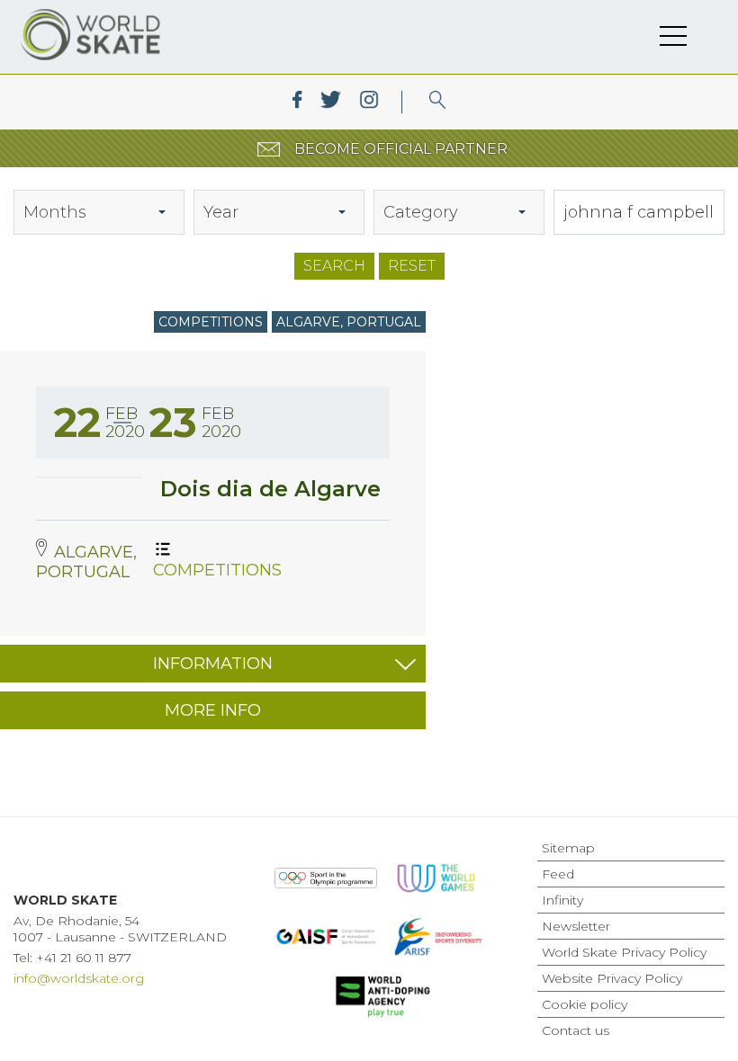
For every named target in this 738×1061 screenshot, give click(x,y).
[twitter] (330, 102)
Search (334, 265)
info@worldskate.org (79, 978)
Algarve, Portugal (348, 322)
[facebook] (297, 102)
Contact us (575, 1030)
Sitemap (568, 848)
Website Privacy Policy (612, 978)
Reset (412, 265)
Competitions (210, 322)
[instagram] (368, 102)
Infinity (562, 900)
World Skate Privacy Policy (624, 952)
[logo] (437, 102)
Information (213, 663)
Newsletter (576, 926)
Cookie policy (584, 1004)
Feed (558, 874)
